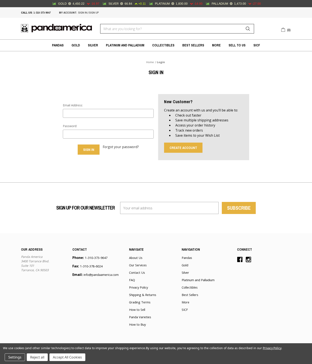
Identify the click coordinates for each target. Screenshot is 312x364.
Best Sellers (193, 45)
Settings (14, 357)
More (216, 45)
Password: (70, 126)
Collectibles (163, 45)
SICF (256, 45)
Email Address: (73, 105)
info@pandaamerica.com (101, 274)
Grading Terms (139, 302)
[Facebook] (240, 259)
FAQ (132, 280)
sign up (94, 12)
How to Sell (137, 309)
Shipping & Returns (142, 295)
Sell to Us (237, 45)
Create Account (183, 147)
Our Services (138, 265)
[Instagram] (248, 259)
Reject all (37, 357)
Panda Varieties (140, 317)
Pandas (58, 45)
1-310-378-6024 (91, 266)
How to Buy (137, 324)
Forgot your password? (121, 146)
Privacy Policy (138, 287)
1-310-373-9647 (42, 12)
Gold (76, 45)
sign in (82, 12)
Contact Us (137, 272)
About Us (135, 258)
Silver (93, 45)
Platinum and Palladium (125, 45)
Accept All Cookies (67, 357)
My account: (68, 12)
